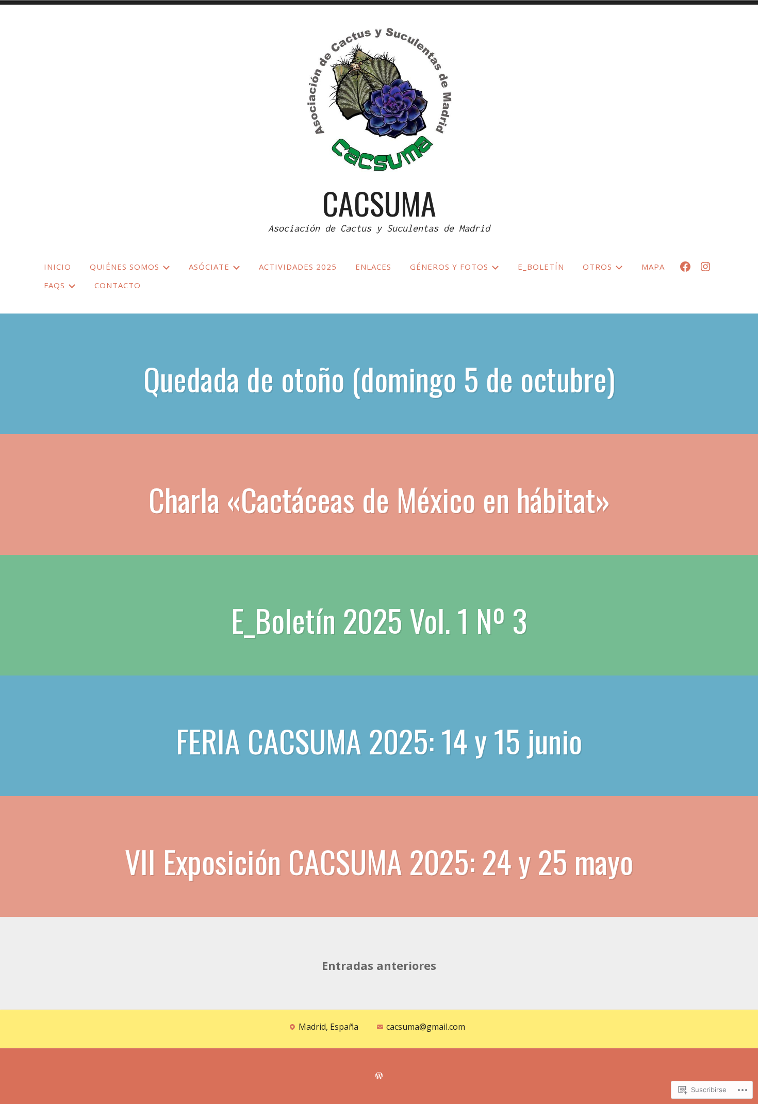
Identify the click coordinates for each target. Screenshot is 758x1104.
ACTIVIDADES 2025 (298, 266)
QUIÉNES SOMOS (124, 266)
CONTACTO (117, 285)
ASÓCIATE (209, 266)
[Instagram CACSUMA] (705, 266)
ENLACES (373, 266)
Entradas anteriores (379, 965)
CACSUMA (379, 202)
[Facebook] (685, 266)
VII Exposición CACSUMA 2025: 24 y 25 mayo (379, 861)
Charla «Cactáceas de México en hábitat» (379, 499)
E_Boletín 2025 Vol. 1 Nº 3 (379, 619)
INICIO (57, 266)
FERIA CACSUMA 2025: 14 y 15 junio (379, 740)
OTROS (597, 266)
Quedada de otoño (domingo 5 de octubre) (379, 378)
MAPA (653, 266)
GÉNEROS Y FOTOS (449, 266)
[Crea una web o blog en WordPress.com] (379, 1076)
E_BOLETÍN (541, 266)
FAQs (54, 285)
